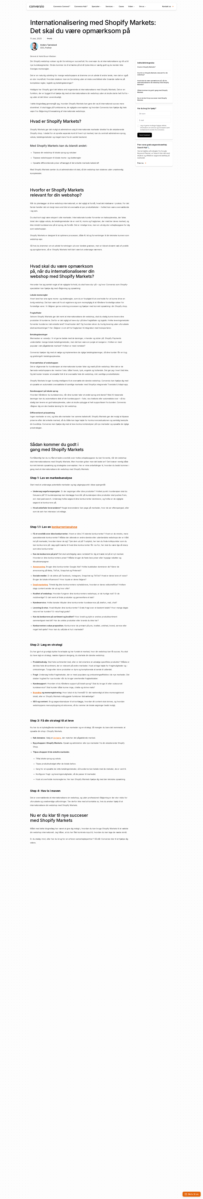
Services (109, 6)
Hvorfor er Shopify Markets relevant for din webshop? (152, 74)
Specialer (96, 6)
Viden (130, 6)
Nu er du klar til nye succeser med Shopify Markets (152, 99)
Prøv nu (140, 163)
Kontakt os (166, 6)
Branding (37, 692)
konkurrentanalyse (64, 527)
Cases (121, 6)
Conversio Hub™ (81, 6)
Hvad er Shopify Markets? (146, 67)
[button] (192, 1194)
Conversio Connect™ (61, 6)
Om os (141, 6)
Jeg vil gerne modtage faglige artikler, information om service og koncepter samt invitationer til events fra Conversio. (155, 128)
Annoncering (39, 567)
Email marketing (40, 584)
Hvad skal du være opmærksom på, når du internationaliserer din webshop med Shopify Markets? (153, 82)
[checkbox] (138, 126)
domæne (57, 738)
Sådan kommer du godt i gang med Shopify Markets (152, 91)
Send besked (144, 135)
